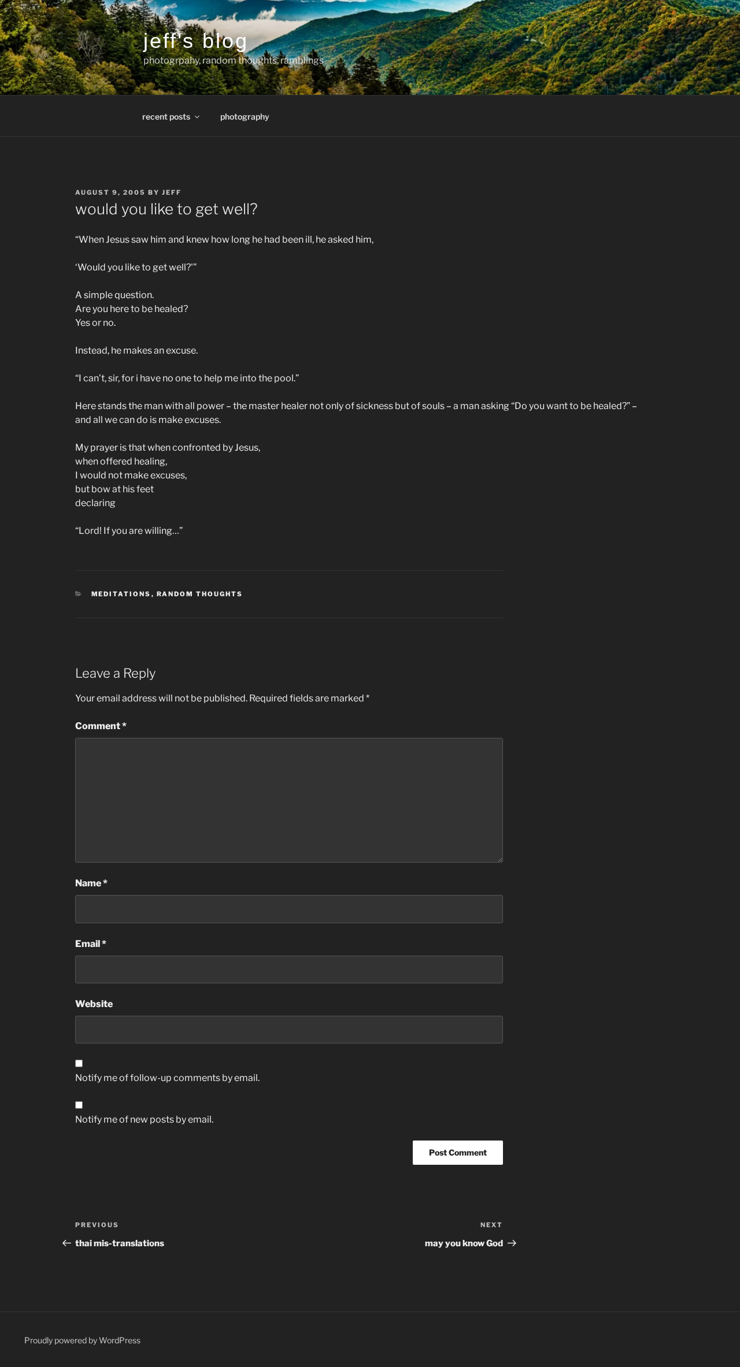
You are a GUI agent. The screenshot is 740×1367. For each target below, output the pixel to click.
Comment (101, 725)
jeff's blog (196, 41)
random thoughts (200, 594)
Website (94, 1003)
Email (90, 943)
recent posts (166, 116)
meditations (121, 594)
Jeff (172, 192)
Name (91, 883)
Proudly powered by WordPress (82, 1340)
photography (244, 116)
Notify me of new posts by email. (144, 1119)
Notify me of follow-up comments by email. (167, 1077)
